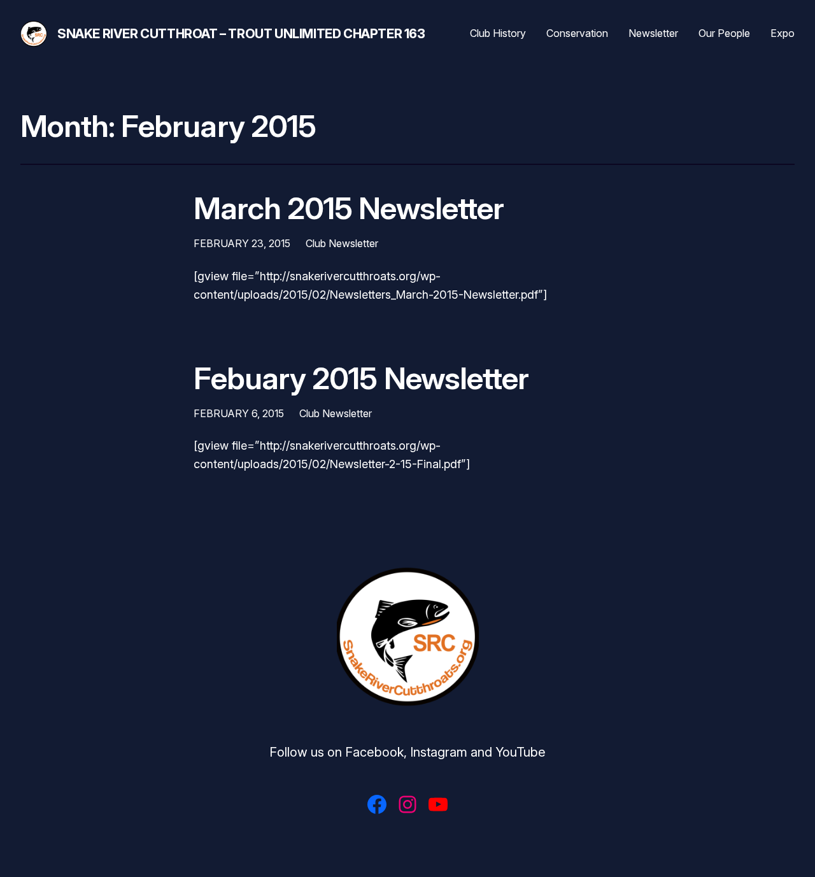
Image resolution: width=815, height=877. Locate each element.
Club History (498, 33)
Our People (724, 33)
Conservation (577, 33)
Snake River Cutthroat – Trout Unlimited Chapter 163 (241, 33)
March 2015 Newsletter (349, 207)
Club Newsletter (342, 243)
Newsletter (653, 33)
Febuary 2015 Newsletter (361, 378)
